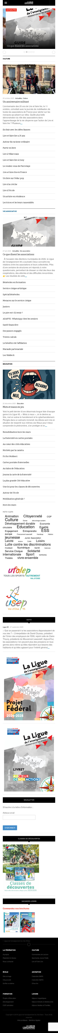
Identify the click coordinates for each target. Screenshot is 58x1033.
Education (7, 364)
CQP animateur (8, 1005)
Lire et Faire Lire (37, 961)
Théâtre (9, 557)
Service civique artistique (14, 288)
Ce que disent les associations (20, 46)
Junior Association (33, 537)
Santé (37, 547)
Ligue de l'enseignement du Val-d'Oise (29, 1027)
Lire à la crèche (10, 184)
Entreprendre (29, 531)
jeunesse (12, 537)
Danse (25, 520)
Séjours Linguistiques (39, 998)
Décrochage (7, 976)
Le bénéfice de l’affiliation (15, 343)
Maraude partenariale (13, 349)
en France (15, 172)
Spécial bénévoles (11, 294)
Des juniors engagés (12, 331)
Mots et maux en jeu (13, 407)
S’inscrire (35, 983)
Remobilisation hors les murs (17, 432)
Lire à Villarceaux (11, 154)
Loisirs (40, 541)
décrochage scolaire (38, 520)
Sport (30, 554)
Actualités (8, 10)
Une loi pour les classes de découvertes (21, 487)
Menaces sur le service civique (17, 300)
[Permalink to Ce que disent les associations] (29, 231)
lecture (20, 541)
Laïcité (9, 541)
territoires (43, 555)
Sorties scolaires (8, 983)
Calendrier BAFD (37, 980)
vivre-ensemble (27, 557)
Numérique (23, 547)
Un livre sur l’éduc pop (13, 178)
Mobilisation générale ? (14, 499)
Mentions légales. (35, 1020)
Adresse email (8, 812)
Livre (29, 541)
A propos (6, 954)
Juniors (6, 306)
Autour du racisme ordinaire (16, 142)
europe (8, 534)
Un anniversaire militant (16, 101)
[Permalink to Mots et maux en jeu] (29, 384)
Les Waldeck (8, 355)
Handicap (40, 534)
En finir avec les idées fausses (16, 130)
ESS (45, 530)
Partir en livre (9, 148)
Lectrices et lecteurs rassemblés (18, 202)
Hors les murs (9, 505)
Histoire (50, 534)
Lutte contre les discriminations (28, 544)
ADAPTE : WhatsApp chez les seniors (20, 319)
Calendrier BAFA (37, 976)
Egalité (43, 527)
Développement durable (20, 523)
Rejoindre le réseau (9, 958)
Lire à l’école (9, 190)
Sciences (47, 548)
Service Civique (14, 551)
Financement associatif (24, 534)
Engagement (11, 531)
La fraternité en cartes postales (18, 438)
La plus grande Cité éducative (16, 480)
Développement (8, 1002)
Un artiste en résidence (14, 196)
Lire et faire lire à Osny (13, 160)
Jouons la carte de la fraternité (17, 474)
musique (9, 547)
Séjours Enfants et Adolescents (42, 1002)
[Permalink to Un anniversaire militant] (29, 79)
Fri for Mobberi (10, 456)
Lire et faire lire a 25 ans (14, 136)
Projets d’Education (9, 998)
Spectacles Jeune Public (40, 958)
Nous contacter (8, 961)
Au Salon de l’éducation (13, 468)
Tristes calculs (9, 337)
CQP (49, 516)
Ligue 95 (29, 3)
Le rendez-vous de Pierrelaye (16, 166)
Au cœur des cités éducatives (16, 444)
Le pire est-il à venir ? (13, 313)
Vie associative (10, 211)
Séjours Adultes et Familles (41, 1005)
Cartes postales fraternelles (16, 462)
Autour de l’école (11, 493)
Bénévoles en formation (14, 282)
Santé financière (10, 325)
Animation (12, 516)
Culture (6, 59)
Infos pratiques (22, 1020)
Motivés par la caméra (13, 450)
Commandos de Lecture (40, 954)
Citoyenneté (32, 515)
